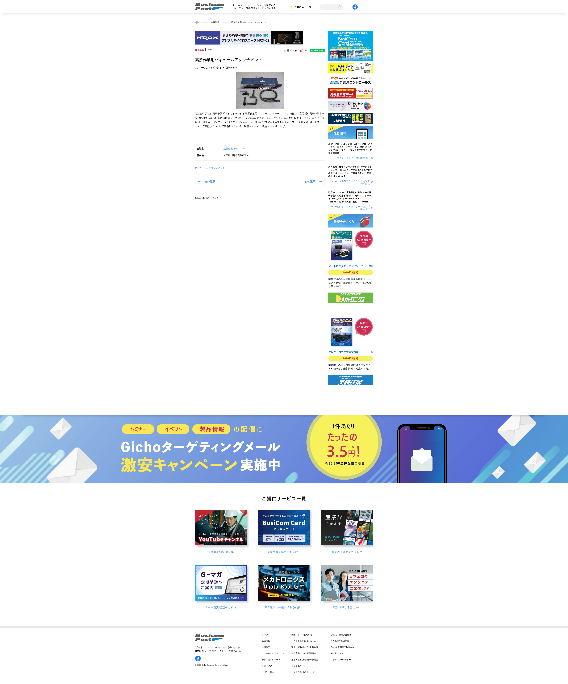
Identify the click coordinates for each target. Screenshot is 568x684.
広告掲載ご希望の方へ (340, 641)
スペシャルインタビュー (273, 653)
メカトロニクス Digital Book (304, 641)
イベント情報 (268, 672)
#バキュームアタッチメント (210, 168)
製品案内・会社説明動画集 (303, 653)
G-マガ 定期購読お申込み (342, 647)
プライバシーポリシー (340, 659)
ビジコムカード (298, 666)
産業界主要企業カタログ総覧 (304, 659)
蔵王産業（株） (232, 148)
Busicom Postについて (301, 635)
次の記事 (310, 181)
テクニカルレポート (271, 659)
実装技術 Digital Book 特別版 (304, 647)
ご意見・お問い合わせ (340, 635)
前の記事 (209, 181)
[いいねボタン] (302, 50)
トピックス (267, 666)
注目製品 (215, 22)
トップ (265, 635)
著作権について (337, 653)
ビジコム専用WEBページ (303, 672)
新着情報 (266, 641)
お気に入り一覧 (303, 7)
